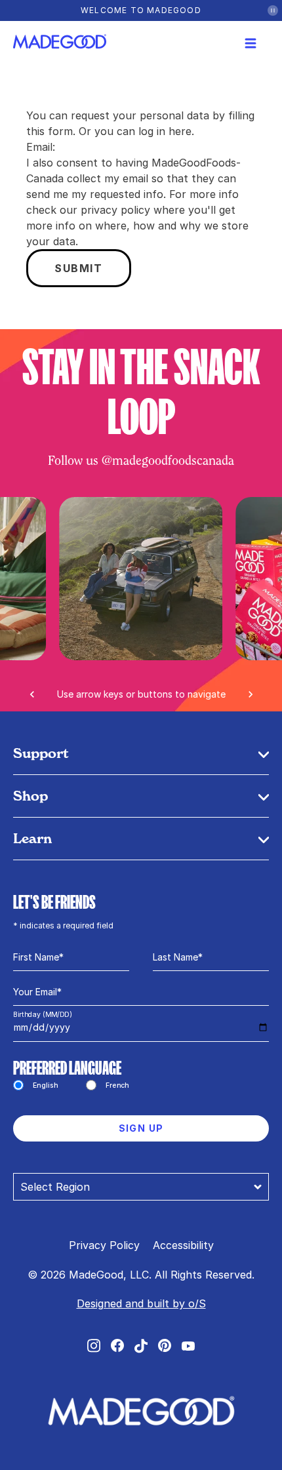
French (117, 1085)
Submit (78, 268)
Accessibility (183, 1245)
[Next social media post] (250, 694)
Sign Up (141, 1128)
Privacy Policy (104, 1245)
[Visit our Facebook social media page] (117, 1345)
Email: (40, 146)
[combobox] (141, 1187)
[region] (141, 603)
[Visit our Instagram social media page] (93, 1346)
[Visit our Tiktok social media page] (141, 1346)
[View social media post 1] (141, 578)
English (45, 1085)
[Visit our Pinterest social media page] (164, 1345)
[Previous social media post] (32, 694)
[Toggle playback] (273, 10)
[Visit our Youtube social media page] (188, 1346)
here (180, 131)
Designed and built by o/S (141, 1303)
